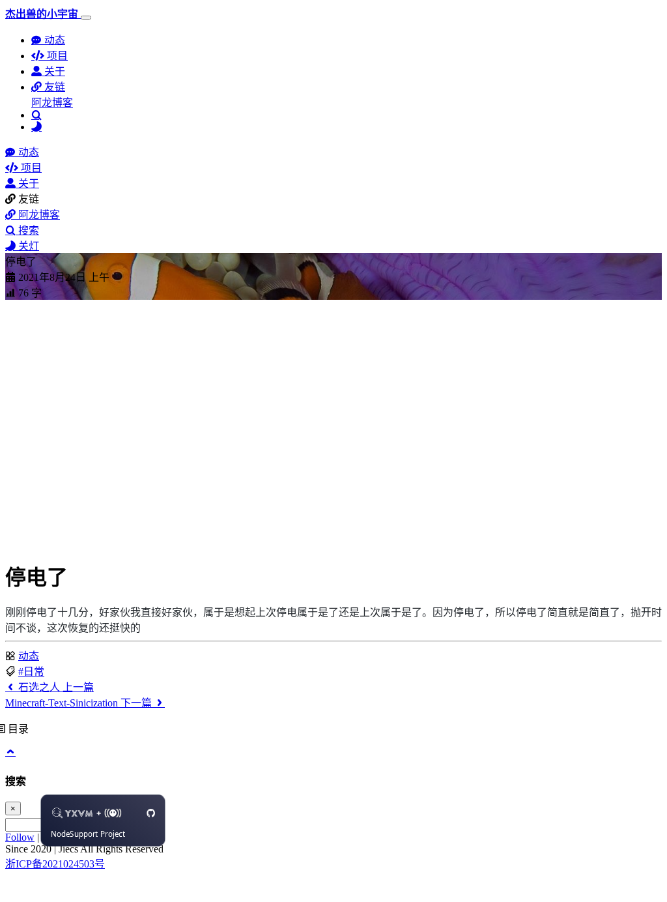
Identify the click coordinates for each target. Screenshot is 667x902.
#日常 (31, 671)
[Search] (36, 115)
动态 (28, 656)
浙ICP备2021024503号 (55, 863)
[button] (48, 87)
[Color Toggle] (36, 126)
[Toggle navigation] (86, 18)
